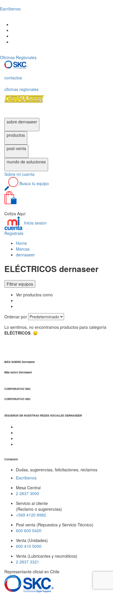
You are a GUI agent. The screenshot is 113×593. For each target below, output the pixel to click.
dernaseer (25, 255)
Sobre (19, 174)
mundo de (26, 162)
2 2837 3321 (27, 562)
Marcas (23, 249)
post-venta (16, 148)
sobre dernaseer (22, 122)
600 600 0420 (28, 530)
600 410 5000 (28, 546)
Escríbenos (26, 478)
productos (16, 135)
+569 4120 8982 (31, 515)
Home (21, 243)
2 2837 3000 (27, 493)
